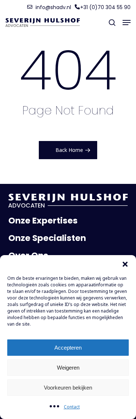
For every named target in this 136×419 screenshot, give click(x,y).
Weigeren (68, 367)
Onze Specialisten (47, 238)
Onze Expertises (43, 220)
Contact (72, 407)
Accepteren (68, 348)
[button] (125, 264)
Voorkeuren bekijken (68, 387)
